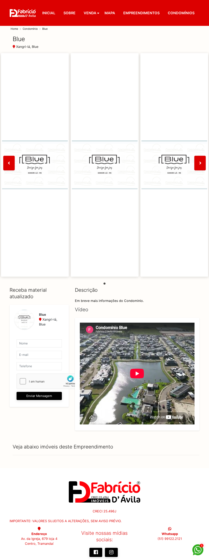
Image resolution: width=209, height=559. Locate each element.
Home (14, 28)
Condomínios (181, 13)
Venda (90, 13)
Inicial (48, 13)
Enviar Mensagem (39, 396)
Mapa (109, 13)
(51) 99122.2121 (170, 539)
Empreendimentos (141, 13)
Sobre (69, 13)
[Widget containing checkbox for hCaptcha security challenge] (47, 381)
